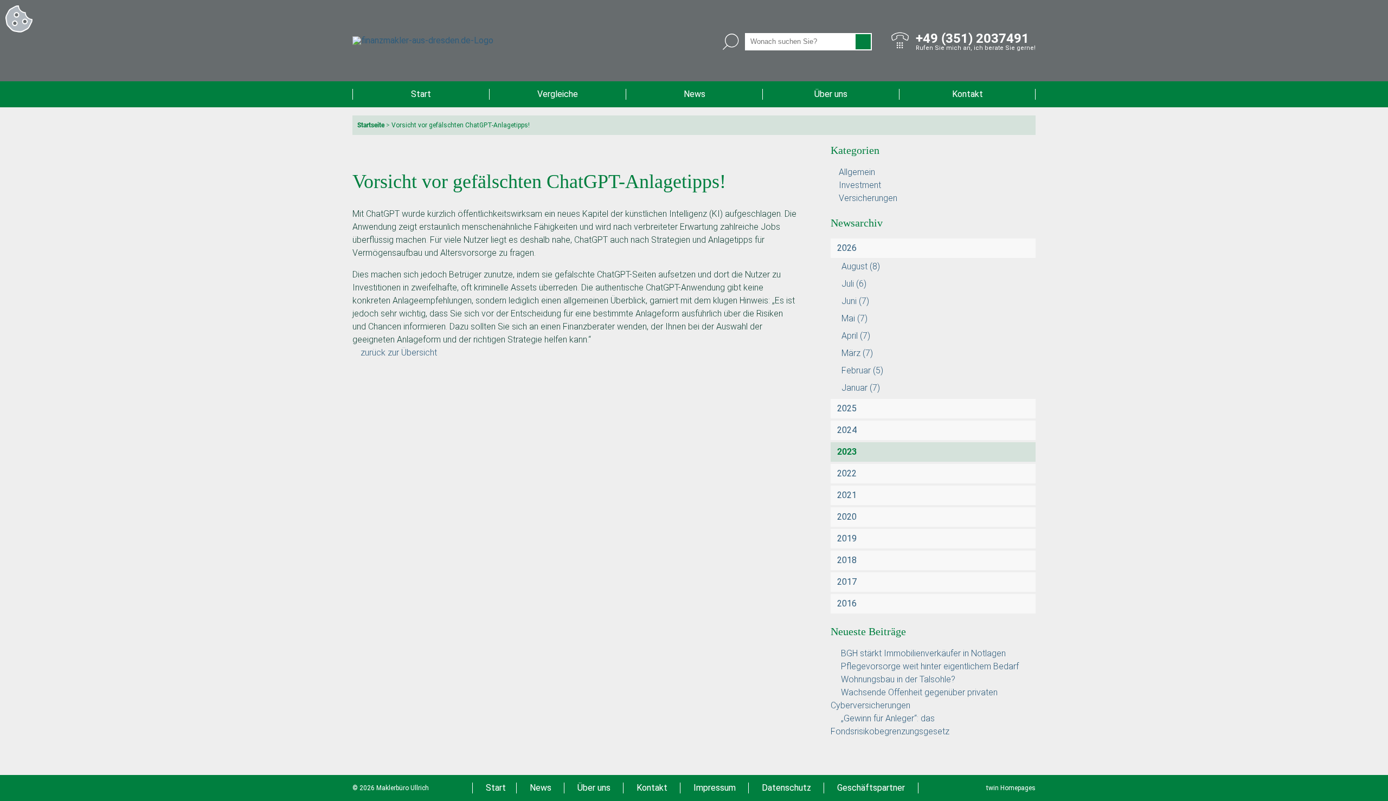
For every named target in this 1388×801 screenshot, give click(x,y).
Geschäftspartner (871, 788)
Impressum (714, 788)
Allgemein (857, 172)
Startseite (370, 125)
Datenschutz (786, 788)
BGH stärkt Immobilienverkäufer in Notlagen (923, 653)
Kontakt (967, 94)
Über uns (830, 94)
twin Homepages (1011, 788)
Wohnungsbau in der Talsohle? (898, 679)
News (694, 94)
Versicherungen (868, 198)
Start (421, 94)
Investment (860, 185)
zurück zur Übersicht (399, 352)
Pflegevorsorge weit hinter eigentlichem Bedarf (930, 666)
